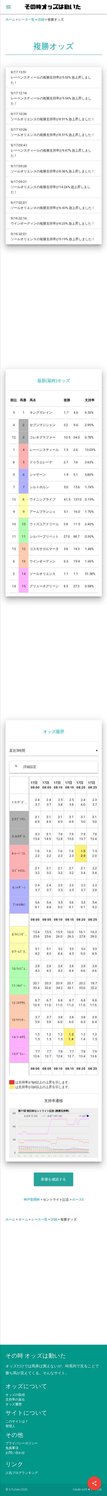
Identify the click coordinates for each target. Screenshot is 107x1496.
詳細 (41, 19)
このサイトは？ (16, 1421)
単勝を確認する (53, 1179)
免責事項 (11, 1448)
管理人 (10, 1426)
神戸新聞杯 (32, 1199)
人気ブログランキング (21, 1473)
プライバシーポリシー (21, 1443)
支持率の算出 (15, 1399)
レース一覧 (26, 19)
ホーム (10, 19)
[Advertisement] (53, 309)
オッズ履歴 (13, 1404)
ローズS (78, 1199)
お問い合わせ (15, 1453)
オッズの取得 (15, 1395)
